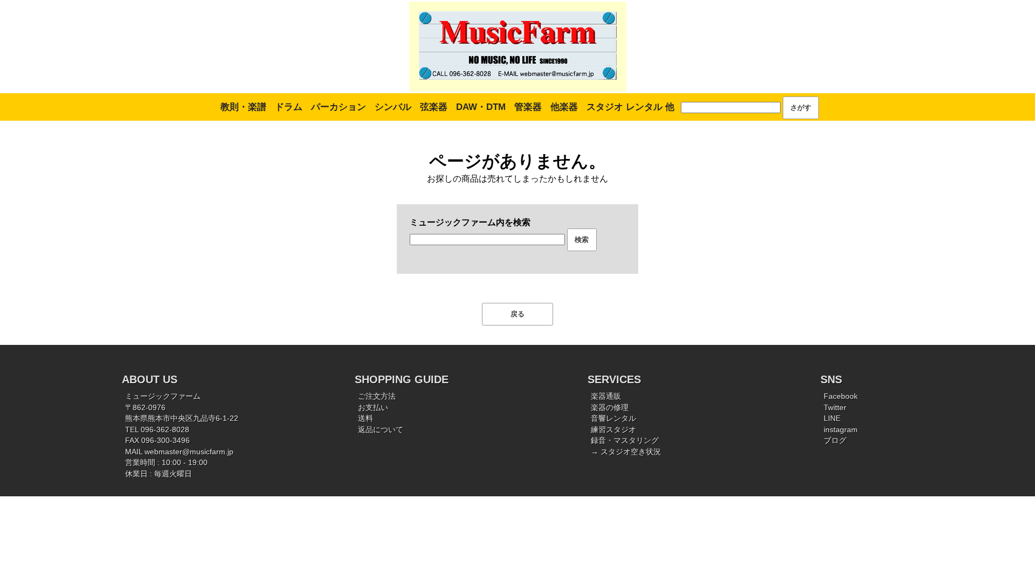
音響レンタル (613, 418)
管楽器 (528, 107)
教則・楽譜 (243, 107)
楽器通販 (606, 396)
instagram (841, 430)
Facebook (841, 396)
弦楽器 (433, 107)
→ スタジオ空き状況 (626, 452)
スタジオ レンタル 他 (630, 107)
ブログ (835, 440)
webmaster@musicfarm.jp (188, 452)
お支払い (373, 408)
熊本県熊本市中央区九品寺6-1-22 (181, 418)
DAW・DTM (481, 107)
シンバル (393, 107)
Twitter (835, 408)
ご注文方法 (377, 396)
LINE (832, 418)
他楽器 (564, 107)
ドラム (288, 107)
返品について (380, 430)
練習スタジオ (613, 430)
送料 (365, 418)
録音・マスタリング (625, 440)
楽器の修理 (610, 408)
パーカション (338, 107)
